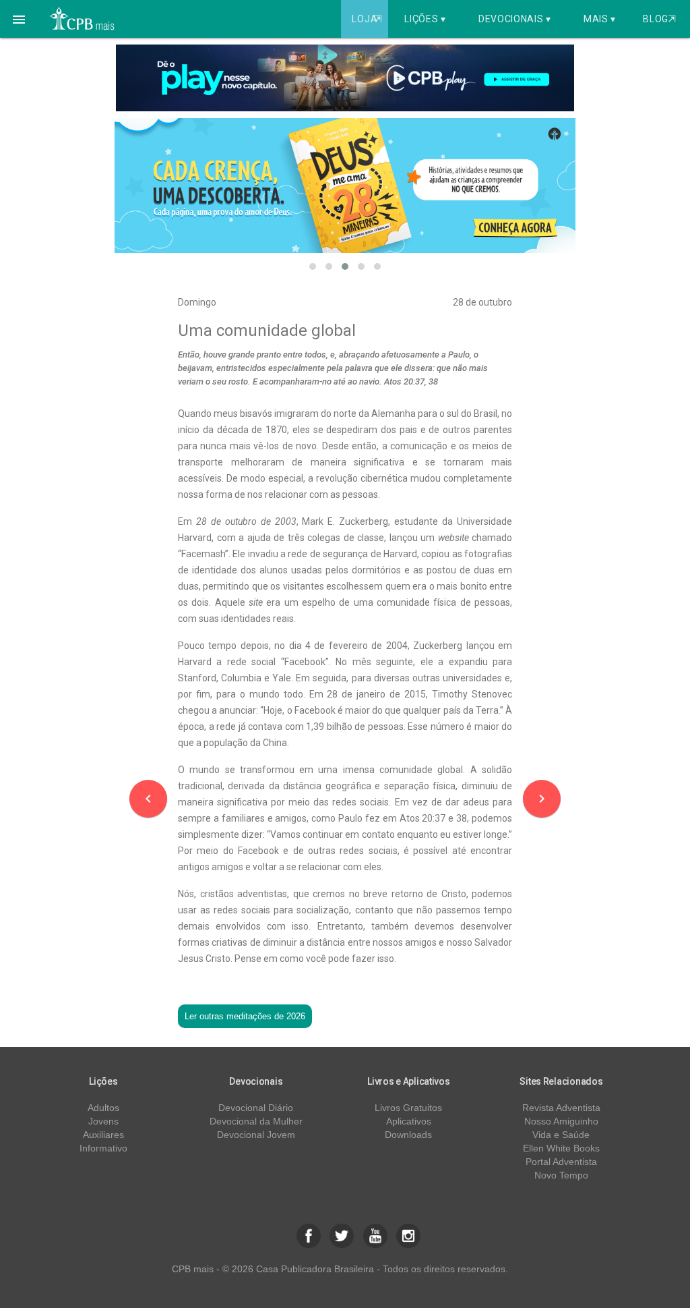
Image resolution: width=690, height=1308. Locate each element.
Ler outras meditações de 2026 (245, 1016)
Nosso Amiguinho (561, 1121)
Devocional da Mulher (256, 1121)
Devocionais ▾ (514, 18)
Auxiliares (103, 1134)
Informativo (103, 1148)
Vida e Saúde (561, 1134)
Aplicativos (408, 1121)
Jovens (103, 1121)
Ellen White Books (561, 1148)
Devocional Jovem (256, 1134)
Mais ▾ (600, 18)
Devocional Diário (255, 1107)
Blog (659, 18)
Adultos (103, 1107)
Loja (366, 18)
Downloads (408, 1134)
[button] (19, 19)
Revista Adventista (561, 1107)
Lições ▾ (425, 18)
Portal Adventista (561, 1161)
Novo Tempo (561, 1175)
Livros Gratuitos (408, 1107)
